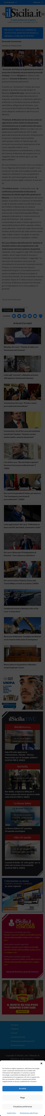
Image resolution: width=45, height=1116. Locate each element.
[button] (41, 1063)
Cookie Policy (11, 1113)
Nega (22, 1097)
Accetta (22, 1088)
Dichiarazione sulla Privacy (29, 1113)
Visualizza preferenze (22, 1106)
